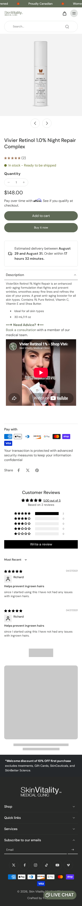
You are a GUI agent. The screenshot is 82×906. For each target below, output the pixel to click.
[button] (41, 215)
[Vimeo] (68, 865)
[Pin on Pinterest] (37, 470)
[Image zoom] (41, 75)
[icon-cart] (64, 13)
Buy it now (41, 227)
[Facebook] (24, 865)
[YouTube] (57, 865)
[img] (13, 571)
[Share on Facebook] (18, 470)
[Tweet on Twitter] (27, 470)
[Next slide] (47, 123)
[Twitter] (13, 865)
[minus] (8, 182)
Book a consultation (21, 330)
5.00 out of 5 (52, 500)
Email (9, 850)
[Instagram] (35, 865)
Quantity (12, 173)
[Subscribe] (73, 850)
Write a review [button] (41, 544)
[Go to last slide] (35, 123)
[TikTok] (46, 865)
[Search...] (67, 27)
